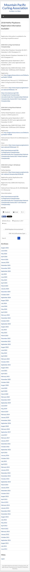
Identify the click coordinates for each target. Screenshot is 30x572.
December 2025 (5, 265)
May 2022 (4, 353)
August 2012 (5, 517)
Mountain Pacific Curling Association (15, 6)
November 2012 (5, 514)
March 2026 (4, 259)
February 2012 (5, 531)
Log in (3, 559)
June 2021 (4, 370)
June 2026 (4, 250)
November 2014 (5, 476)
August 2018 (5, 426)
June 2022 (4, 350)
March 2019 (4, 411)
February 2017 (5, 438)
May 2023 (4, 332)
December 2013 (5, 490)
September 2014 (6, 482)
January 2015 (5, 470)
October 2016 (5, 446)
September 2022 (6, 344)
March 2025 (4, 286)
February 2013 (5, 505)
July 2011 (4, 546)
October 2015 (5, 458)
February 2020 (5, 397)
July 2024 (4, 303)
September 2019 (6, 403)
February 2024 (5, 315)
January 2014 (5, 487)
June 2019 (4, 405)
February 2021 (5, 376)
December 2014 (5, 473)
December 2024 (5, 291)
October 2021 (5, 362)
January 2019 (5, 417)
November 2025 (5, 268)
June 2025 (4, 277)
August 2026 (5, 248)
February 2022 (5, 359)
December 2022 (5, 338)
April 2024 (4, 312)
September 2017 (6, 432)
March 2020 (4, 394)
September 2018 (6, 423)
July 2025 (4, 274)
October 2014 (5, 479)
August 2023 (5, 326)
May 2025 (4, 280)
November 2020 (5, 379)
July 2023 (4, 329)
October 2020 (5, 382)
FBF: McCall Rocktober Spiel (18, 233)
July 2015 (4, 461)
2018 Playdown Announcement (13, 229)
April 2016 (4, 452)
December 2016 (5, 443)
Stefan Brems (7, 221)
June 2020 (4, 388)
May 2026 (4, 253)
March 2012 (4, 528)
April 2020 (4, 391)
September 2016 (6, 449)
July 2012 (4, 520)
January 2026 (5, 262)
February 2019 (5, 414)
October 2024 (5, 294)
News (5, 223)
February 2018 (5, 429)
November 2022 (5, 341)
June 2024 (4, 306)
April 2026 (4, 256)
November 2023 (5, 318)
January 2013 (5, 508)
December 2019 (5, 400)
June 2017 (4, 435)
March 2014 (4, 484)
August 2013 (5, 496)
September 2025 (6, 271)
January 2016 (5, 455)
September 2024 (6, 297)
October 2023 (5, 321)
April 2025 (4, 283)
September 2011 (6, 540)
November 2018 (5, 420)
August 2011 (5, 543)
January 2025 (5, 288)
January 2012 (5, 534)
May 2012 (4, 522)
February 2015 (5, 467)
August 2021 (5, 367)
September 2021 (6, 365)
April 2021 (4, 373)
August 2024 (5, 300)
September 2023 (6, 324)
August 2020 (5, 385)
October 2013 (5, 493)
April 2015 (4, 464)
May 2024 (4, 309)
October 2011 (5, 537)
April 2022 (4, 356)
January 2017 (5, 441)
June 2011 (4, 549)
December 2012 (5, 511)
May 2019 (4, 408)
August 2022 (5, 347)
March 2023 (4, 335)
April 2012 (4, 525)
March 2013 (4, 502)
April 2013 (4, 499)
